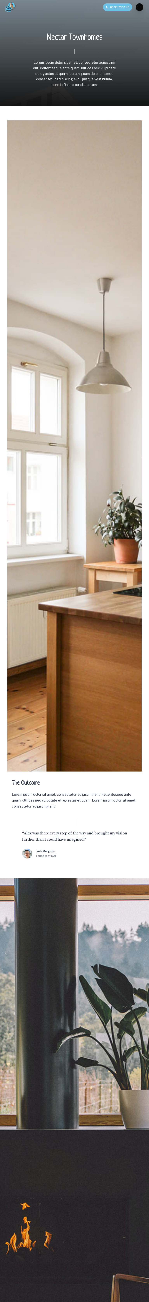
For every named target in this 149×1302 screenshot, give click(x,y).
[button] (139, 7)
